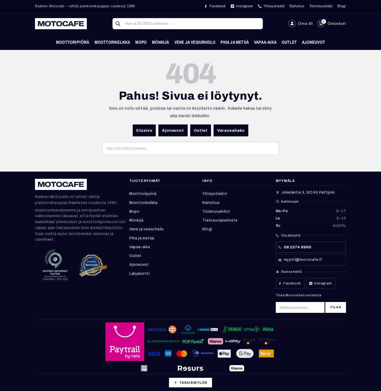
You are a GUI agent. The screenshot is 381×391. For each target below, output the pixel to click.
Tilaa (335, 307)
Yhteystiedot (214, 194)
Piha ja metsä (235, 42)
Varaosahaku (231, 130)
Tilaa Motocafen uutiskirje (299, 295)
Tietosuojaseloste (220, 220)
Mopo (141, 42)
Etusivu (144, 130)
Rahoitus (211, 203)
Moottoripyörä (72, 42)
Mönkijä (160, 42)
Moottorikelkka (112, 42)
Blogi (207, 229)
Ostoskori (337, 23)
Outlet (289, 42)
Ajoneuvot (313, 42)
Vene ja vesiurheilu (195, 42)
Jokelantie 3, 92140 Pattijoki (308, 192)
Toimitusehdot (216, 211)
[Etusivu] (61, 23)
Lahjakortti (139, 274)
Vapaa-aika (265, 42)
